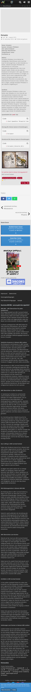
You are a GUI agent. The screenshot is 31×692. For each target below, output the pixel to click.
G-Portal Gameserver (7, 668)
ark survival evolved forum (9, 178)
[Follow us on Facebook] (29, 6)
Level (13, 114)
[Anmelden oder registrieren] (24, 2)
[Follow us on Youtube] (25, 6)
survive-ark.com (12, 670)
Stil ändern (4, 675)
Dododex (19, 668)
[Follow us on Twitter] (27, 6)
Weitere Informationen (6, 690)
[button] (28, 2)
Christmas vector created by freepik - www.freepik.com (15, 672)
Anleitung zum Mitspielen (15, 228)
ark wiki (20, 178)
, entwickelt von (15, 680)
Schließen (14, 690)
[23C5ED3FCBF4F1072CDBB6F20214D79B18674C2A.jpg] (15, 160)
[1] (5, 121)
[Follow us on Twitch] (22, 6)
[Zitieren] (28, 183)
